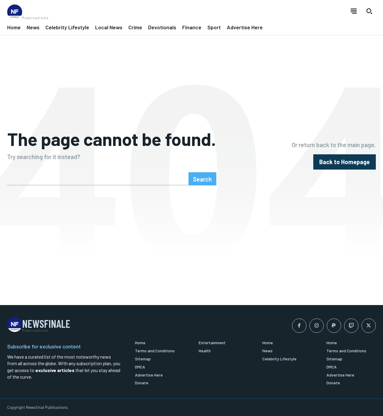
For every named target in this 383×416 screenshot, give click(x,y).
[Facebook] (299, 326)
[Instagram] (316, 326)
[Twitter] (368, 326)
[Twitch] (351, 326)
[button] (369, 11)
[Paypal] (334, 326)
